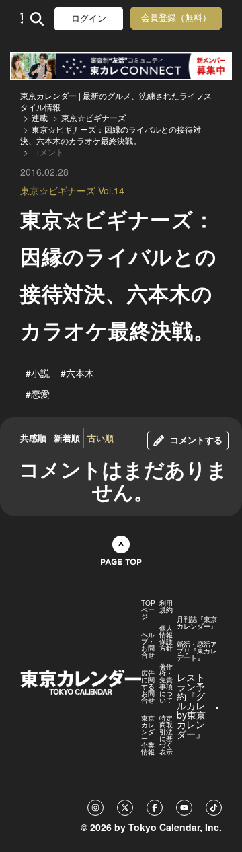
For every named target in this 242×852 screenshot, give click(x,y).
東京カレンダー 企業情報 (148, 735)
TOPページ (148, 610)
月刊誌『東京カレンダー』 (197, 622)
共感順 (33, 437)
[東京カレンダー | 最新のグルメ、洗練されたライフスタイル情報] (21, 18)
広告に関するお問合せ (148, 686)
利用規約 (166, 606)
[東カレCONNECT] (121, 66)
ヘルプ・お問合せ (148, 644)
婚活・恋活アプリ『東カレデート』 (197, 651)
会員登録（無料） (176, 18)
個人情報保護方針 (166, 638)
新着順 (67, 437)
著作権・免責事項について (166, 683)
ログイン (88, 18)
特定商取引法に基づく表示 (166, 735)
